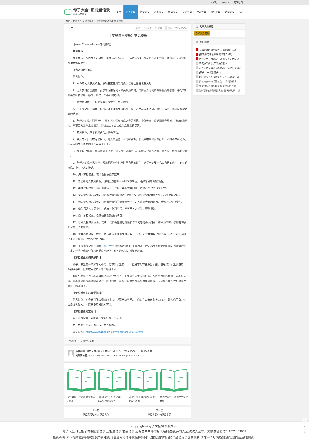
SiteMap (226, 2)
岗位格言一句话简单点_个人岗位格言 (218, 81)
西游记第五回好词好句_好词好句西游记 (219, 59)
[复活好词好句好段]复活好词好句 (215, 54)
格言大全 (173, 12)
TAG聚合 (213, 2)
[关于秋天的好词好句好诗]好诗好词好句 (219, 77)
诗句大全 (187, 12)
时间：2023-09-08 (177, 28)
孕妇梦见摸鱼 (87, 341)
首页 (118, 12)
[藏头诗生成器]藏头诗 (210, 72)
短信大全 (229, 12)
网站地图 (238, 2)
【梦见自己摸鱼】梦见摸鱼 (109, 21)
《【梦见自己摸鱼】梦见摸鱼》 (101, 351)
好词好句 (89, 21)
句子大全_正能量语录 (91, 10)
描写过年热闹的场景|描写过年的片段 (217, 86)
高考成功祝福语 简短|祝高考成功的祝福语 (220, 68)
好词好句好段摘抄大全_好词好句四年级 (220, 90)
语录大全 (159, 12)
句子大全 (130, 12)
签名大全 (215, 12)
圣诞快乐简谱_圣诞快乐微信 (213, 63)
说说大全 (201, 12)
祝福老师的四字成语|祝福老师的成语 (217, 50)
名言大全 (145, 12)
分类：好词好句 (143, 28)
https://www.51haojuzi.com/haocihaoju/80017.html (114, 332)
